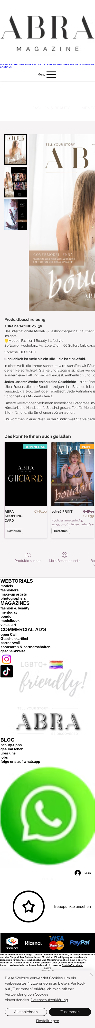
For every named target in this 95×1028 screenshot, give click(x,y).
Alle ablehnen (26, 1012)
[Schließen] (88, 977)
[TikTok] (47, 671)
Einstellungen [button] (47, 1021)
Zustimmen (70, 1012)
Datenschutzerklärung (49, 1000)
